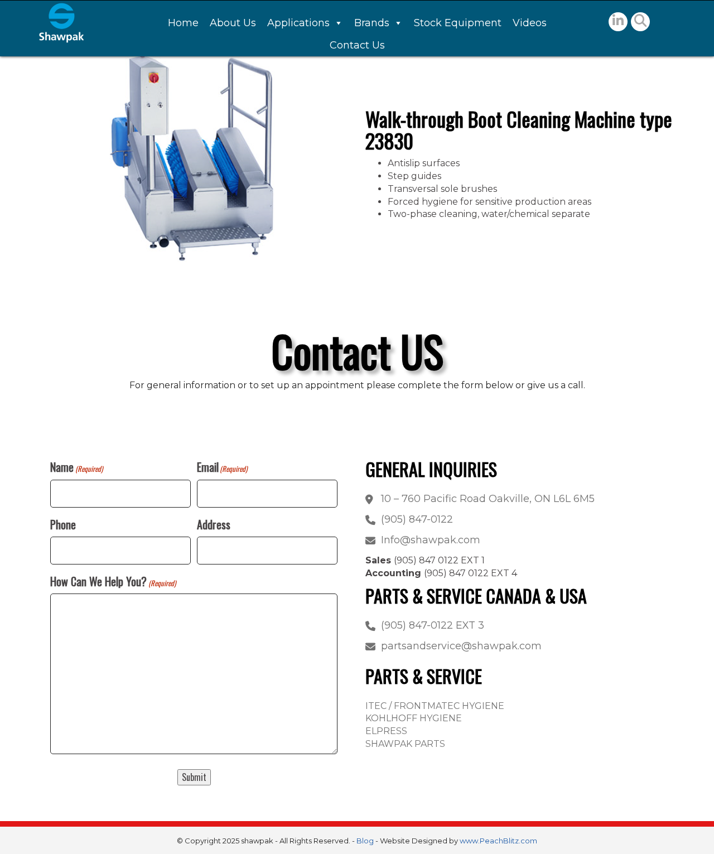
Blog (365, 840)
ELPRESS (386, 731)
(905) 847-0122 (417, 519)
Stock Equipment (457, 23)
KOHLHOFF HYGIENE (413, 718)
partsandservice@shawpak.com (461, 646)
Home (183, 23)
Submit (194, 777)
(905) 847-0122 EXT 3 (432, 625)
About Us (233, 23)
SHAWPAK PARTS (405, 744)
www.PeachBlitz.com (498, 840)
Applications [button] (298, 23)
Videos (530, 23)
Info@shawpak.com (430, 540)
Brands (371, 23)
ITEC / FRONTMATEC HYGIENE (434, 706)
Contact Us (357, 45)
